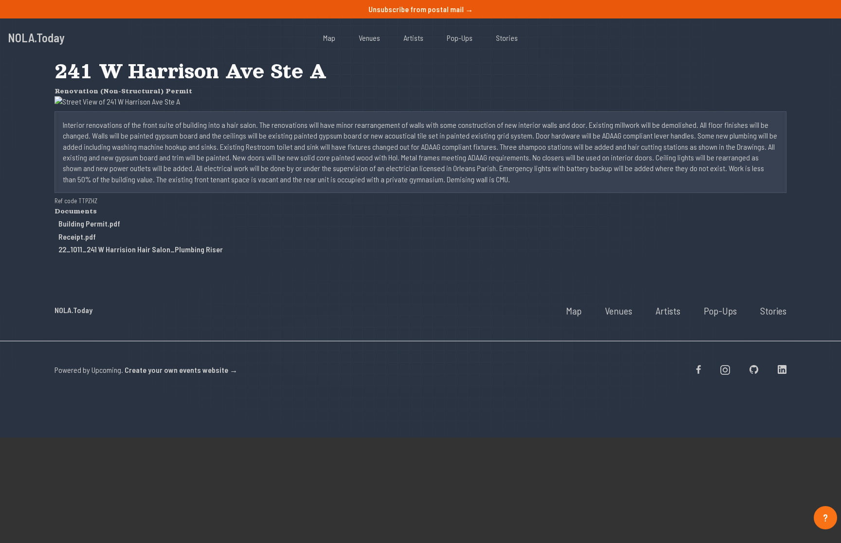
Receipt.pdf (77, 236)
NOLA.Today (36, 38)
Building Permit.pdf (89, 223)
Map (329, 37)
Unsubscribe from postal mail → (420, 9)
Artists (413, 37)
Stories (507, 37)
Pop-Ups (460, 37)
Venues (369, 37)
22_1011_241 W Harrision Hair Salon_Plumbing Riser (140, 249)
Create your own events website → (181, 369)
